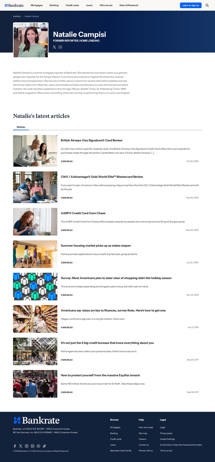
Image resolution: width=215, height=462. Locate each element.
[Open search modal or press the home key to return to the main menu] (207, 5)
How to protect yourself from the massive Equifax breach (100, 375)
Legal (162, 427)
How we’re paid (146, 427)
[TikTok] (44, 446)
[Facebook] (15, 446)
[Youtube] (38, 446)
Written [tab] (21, 127)
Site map (143, 433)
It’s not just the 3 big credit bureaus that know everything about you (107, 343)
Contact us (144, 444)
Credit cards (115, 439)
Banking (114, 433)
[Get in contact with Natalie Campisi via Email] (60, 47)
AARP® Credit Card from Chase (83, 213)
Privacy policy (166, 433)
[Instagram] (26, 446)
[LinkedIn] (32, 446)
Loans (113, 444)
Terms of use (166, 450)
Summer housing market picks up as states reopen (96, 245)
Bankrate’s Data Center (121, 450)
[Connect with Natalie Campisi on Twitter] (54, 47)
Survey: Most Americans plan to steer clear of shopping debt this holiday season (116, 278)
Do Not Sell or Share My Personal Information (181, 444)
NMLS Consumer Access (58, 429)
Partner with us (146, 450)
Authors (17, 16)
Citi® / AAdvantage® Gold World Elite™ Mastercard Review (102, 177)
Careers (142, 439)
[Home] (14, 5)
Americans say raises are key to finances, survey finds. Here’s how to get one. (113, 310)
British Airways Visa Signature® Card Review (91, 140)
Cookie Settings (167, 439)
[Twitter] (20, 446)
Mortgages (115, 427)
